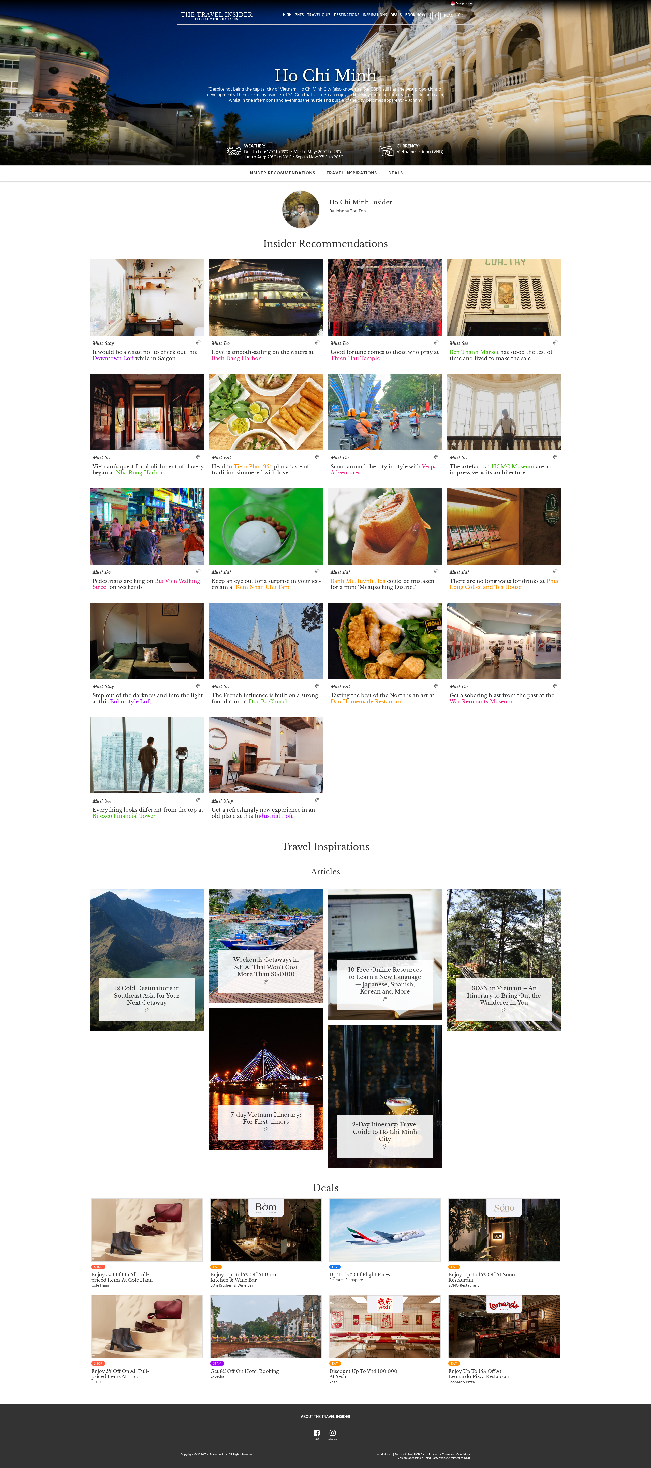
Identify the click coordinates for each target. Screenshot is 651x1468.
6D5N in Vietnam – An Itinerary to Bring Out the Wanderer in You (504, 996)
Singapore (464, 3)
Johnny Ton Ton (350, 211)
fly (335, 1266)
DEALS (396, 15)
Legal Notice (384, 1454)
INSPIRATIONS (375, 15)
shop (98, 1266)
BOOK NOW (415, 15)
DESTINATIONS (346, 15)
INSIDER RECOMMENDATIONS (281, 173)
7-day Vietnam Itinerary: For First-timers (266, 1118)
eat (216, 1266)
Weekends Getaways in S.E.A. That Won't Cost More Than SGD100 (266, 967)
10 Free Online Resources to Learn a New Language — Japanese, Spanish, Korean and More (385, 980)
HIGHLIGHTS (293, 15)
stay (217, 1363)
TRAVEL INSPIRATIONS (352, 173)
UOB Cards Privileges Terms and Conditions (442, 1454)
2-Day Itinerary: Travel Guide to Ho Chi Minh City (385, 1132)
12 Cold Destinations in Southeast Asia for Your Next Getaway (147, 996)
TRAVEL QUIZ (319, 15)
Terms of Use (403, 1454)
